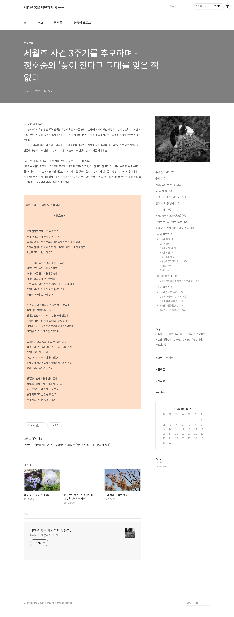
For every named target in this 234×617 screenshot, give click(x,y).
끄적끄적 (163, 209)
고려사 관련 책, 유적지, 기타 (173, 197)
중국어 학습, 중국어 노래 (171, 222)
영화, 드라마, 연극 (168, 184)
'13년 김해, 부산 (169, 248)
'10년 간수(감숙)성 (171, 292)
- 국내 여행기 (165, 234)
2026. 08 (183, 408)
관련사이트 (192, 602)
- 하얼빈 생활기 (166, 276)
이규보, (184, 334)
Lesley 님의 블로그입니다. (44, 535)
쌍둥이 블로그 (82, 22)
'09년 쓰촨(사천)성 (171, 305)
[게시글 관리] (42, 425)
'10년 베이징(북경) (171, 301)
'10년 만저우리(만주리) (172, 296)
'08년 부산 (166, 252)
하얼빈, (159, 344)
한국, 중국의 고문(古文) (170, 215)
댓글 (26, 514)
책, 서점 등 (163, 191)
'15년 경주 (166, 243)
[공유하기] (37, 425)
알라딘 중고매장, (197, 334)
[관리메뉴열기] (227, 6)
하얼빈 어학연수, (163, 339)
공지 (160, 178)
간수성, (159, 334)
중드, (166, 344)
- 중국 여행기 (164, 287)
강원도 (164, 270)
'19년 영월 (166, 239)
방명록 (58, 22)
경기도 (165, 265)
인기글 (169, 357)
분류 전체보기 (165, 172)
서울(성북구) (168, 257)
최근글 (159, 357)
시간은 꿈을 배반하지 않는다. (44, 7)
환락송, (186, 339)
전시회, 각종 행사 (167, 203)
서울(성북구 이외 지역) (173, 261)
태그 (40, 22)
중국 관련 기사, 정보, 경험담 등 (174, 228)
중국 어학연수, (171, 334)
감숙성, (177, 339)
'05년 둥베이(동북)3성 (172, 310)
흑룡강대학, (197, 339)
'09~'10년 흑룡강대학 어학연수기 (179, 281)
